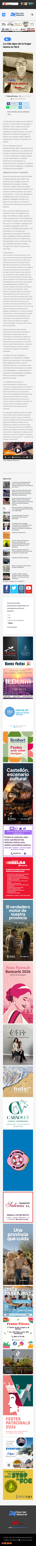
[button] (3, 14)
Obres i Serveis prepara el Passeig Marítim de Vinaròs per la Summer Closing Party (22, 551)
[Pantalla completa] (30, 457)
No (10, 618)
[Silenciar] (27, 457)
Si (9, 615)
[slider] (16, 457)
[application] (18, 450)
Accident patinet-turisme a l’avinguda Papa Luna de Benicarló (20, 517)
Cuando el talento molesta (20, 557)
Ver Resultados (12, 627)
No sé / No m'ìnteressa (16, 620)
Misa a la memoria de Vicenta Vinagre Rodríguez (21, 566)
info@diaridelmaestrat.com (20, 1527)
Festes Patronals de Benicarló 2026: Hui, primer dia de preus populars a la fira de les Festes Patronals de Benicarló (21, 493)
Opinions (15, 99)
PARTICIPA (22, 99)
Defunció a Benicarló (18, 532)
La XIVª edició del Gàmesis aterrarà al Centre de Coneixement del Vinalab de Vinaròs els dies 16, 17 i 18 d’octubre (21, 544)
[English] (3, 1543)
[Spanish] (10, 1543)
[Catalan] (5, 1543)
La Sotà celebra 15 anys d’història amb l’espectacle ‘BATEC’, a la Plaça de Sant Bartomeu (20, 576)
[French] (8, 1543)
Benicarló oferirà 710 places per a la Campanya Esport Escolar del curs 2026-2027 (22, 509)
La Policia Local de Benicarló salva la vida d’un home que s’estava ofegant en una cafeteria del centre (22, 485)
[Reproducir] (6, 457)
